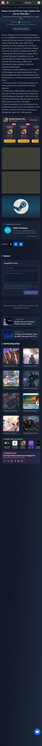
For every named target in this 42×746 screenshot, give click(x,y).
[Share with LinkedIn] (21, 244)
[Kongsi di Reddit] (22, 460)
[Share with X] (11, 244)
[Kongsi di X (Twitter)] (8, 460)
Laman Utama (6, 7)
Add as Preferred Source (21, 29)
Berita (14, 7)
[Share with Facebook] (16, 244)
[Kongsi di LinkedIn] (18, 460)
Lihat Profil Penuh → (32, 236)
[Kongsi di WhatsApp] (11, 460)
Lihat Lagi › (33, 120)
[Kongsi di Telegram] (15, 460)
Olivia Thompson (20, 228)
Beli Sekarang (9, 141)
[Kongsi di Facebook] (4, 460)
